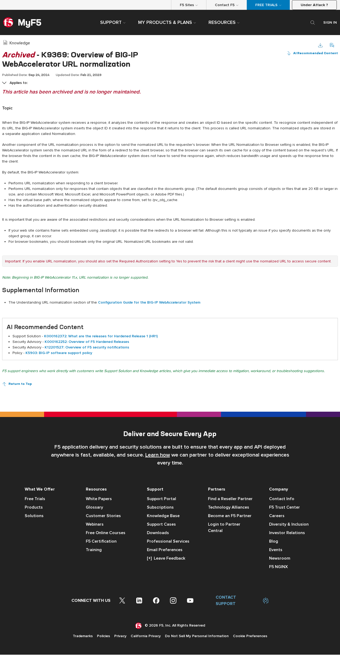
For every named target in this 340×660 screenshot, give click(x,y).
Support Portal (161, 498)
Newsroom (279, 558)
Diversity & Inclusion (289, 524)
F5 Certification (101, 541)
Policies (103, 636)
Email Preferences (164, 549)
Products (34, 507)
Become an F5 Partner (230, 515)
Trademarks (83, 636)
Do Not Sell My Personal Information (197, 636)
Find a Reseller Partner (230, 498)
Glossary (94, 507)
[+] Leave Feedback (166, 558)
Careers (276, 515)
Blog (273, 541)
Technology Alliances (228, 507)
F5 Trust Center (284, 507)
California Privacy (146, 636)
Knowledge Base (163, 515)
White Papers (99, 498)
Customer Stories (103, 515)
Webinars (95, 524)
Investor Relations (287, 532)
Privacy (120, 636)
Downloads (158, 532)
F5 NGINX (278, 566)
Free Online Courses (105, 532)
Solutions (34, 515)
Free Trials (35, 498)
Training (94, 549)
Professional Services (168, 541)
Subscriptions (160, 507)
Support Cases (161, 524)
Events (275, 549)
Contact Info (281, 498)
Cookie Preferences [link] (250, 636)
